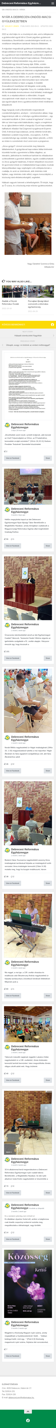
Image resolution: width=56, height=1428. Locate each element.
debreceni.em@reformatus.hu (21, 1397)
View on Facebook (12, 458)
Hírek (22, 10)
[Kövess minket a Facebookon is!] (52, 324)
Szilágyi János (12, 26)
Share (48, 458)
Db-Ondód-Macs (10, 10)
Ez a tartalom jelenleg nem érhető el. (20, 1216)
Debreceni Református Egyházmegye (22, 3)
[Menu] (52, 3)
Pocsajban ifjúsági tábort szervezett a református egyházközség (38, 304)
